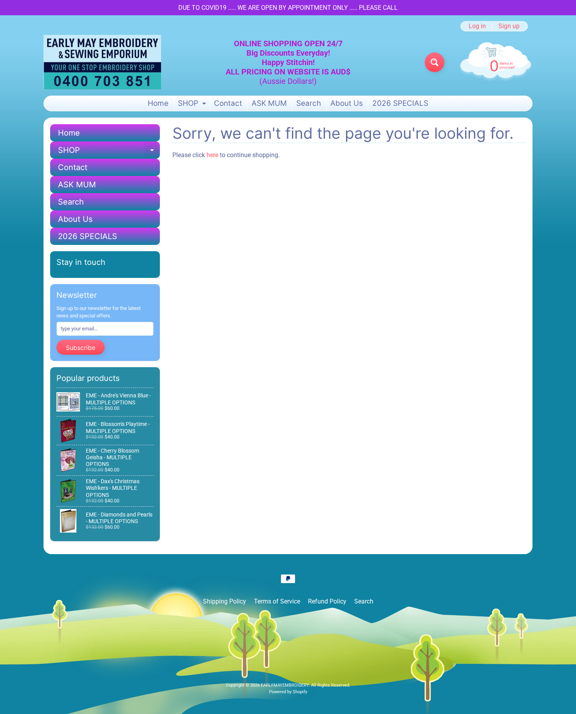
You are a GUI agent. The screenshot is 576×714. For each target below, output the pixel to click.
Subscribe (80, 348)
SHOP (193, 105)
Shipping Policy (224, 601)
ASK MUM (269, 103)
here (212, 155)
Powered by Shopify (288, 691)
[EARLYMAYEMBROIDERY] (102, 62)
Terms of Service (277, 601)
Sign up (509, 26)
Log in (477, 26)
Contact (228, 103)
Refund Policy (327, 601)
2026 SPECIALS (400, 103)
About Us (346, 103)
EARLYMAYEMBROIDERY (285, 685)
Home (158, 103)
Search (308, 103)
